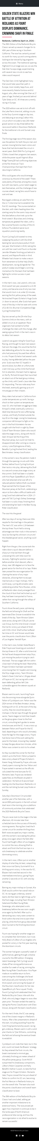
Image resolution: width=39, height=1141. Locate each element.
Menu (20, 3)
